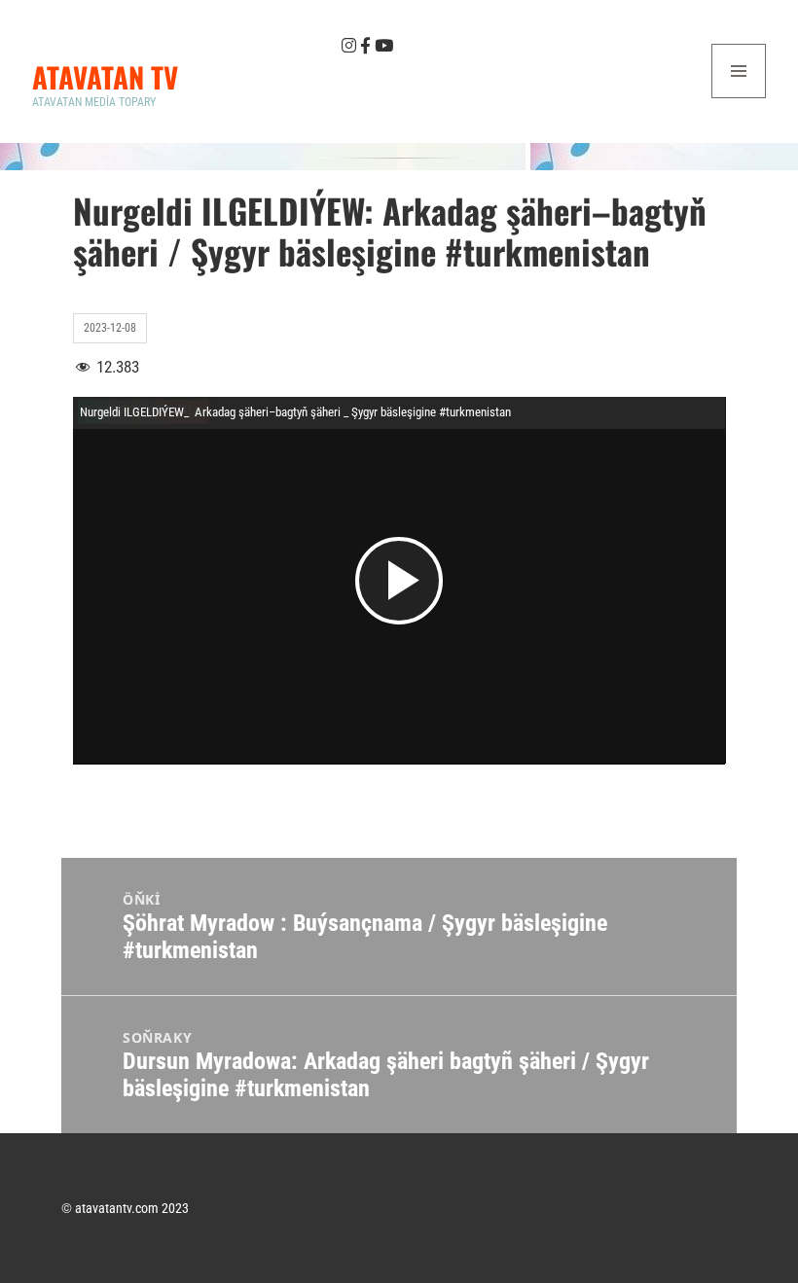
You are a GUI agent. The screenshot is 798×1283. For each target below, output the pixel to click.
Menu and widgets (739, 97)
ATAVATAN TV (105, 76)
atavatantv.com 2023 (132, 1208)
